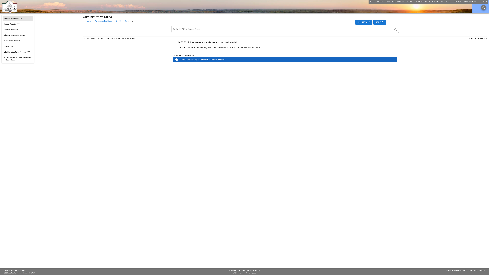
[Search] (483, 7)
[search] (395, 29)
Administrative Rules (103, 21)
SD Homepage (251, 273)
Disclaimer (481, 270)
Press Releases (452, 270)
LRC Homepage (238, 273)
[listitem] (18, 18)
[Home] (9, 12)
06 (126, 21)
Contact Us (471, 270)
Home (88, 21)
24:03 (118, 21)
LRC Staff (462, 270)
